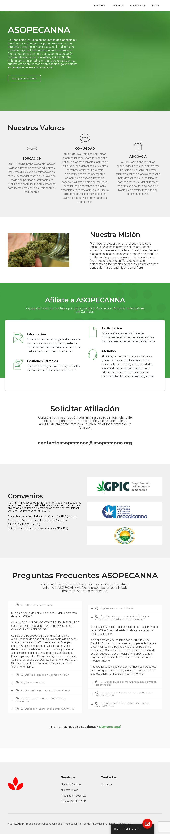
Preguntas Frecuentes (73, 795)
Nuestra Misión (69, 790)
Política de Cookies (115, 823)
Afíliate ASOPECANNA (73, 801)
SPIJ (130, 823)
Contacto (106, 784)
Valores (99, 5)
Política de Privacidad (91, 823)
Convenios (137, 5)
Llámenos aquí (110, 726)
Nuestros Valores (71, 784)
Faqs (155, 5)
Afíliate (117, 5)
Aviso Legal (70, 823)
